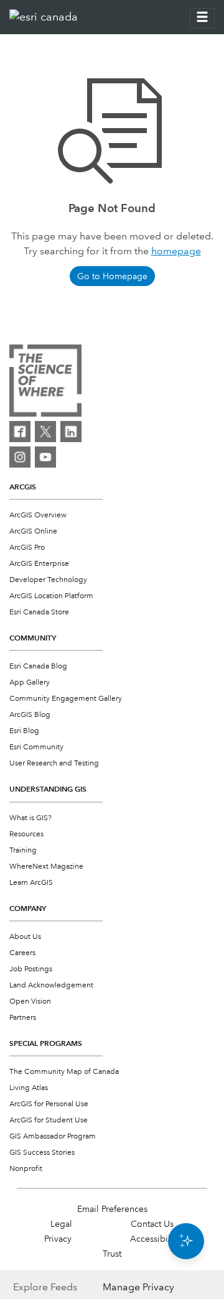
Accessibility (155, 1238)
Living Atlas (28, 1088)
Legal (61, 1223)
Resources (26, 834)
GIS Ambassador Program (52, 1136)
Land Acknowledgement (51, 985)
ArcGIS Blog (29, 714)
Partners (22, 1017)
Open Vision (30, 1001)
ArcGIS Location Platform (51, 596)
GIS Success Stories (42, 1152)
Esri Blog (24, 731)
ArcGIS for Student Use (48, 1120)
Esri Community (36, 747)
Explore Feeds (45, 1287)
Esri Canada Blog (38, 666)
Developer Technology (48, 580)
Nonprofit (25, 1168)
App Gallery (29, 682)
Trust (112, 1253)
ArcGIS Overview (38, 515)
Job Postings (30, 969)
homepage (176, 251)
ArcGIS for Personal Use (48, 1104)
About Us (25, 936)
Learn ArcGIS (31, 882)
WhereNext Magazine (46, 866)
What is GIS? (30, 818)
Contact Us (152, 1223)
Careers (22, 953)
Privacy (58, 1238)
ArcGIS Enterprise (39, 563)
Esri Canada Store (39, 612)
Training (23, 850)
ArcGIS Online (33, 531)
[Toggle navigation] (202, 18)
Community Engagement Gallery (65, 698)
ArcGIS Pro (27, 547)
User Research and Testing (54, 763)
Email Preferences (112, 1208)
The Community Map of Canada (64, 1071)
